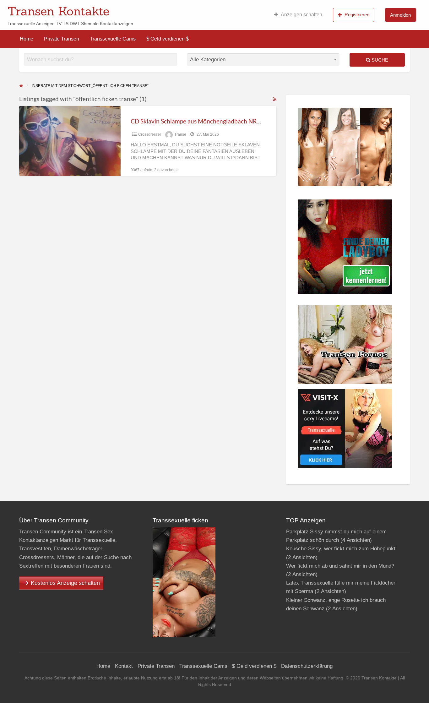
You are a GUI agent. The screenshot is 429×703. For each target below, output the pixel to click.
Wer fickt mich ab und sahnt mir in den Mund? (340, 566)
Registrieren (357, 14)
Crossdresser (149, 134)
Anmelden (400, 15)
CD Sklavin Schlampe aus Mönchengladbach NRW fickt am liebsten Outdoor (231, 121)
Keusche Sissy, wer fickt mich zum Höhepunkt (340, 549)
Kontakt (124, 666)
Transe (180, 134)
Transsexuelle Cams (113, 38)
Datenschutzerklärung (307, 666)
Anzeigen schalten (301, 14)
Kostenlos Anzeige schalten (65, 583)
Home (26, 38)
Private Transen (61, 38)
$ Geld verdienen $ (167, 38)
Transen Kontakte (58, 11)
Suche (379, 60)
